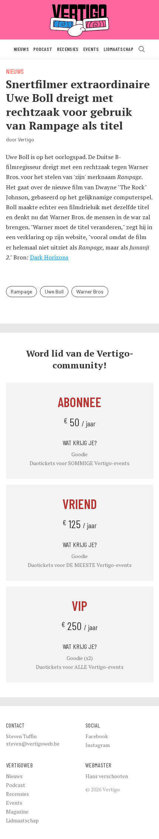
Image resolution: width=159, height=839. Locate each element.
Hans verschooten (106, 776)
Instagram (97, 745)
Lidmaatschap (118, 49)
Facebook (96, 736)
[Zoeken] (141, 49)
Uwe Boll (54, 291)
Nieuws (21, 49)
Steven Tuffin (21, 736)
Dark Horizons (49, 257)
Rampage (21, 291)
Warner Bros (90, 291)
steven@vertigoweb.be (33, 743)
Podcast (42, 49)
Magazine (17, 811)
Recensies (68, 49)
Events (91, 49)
